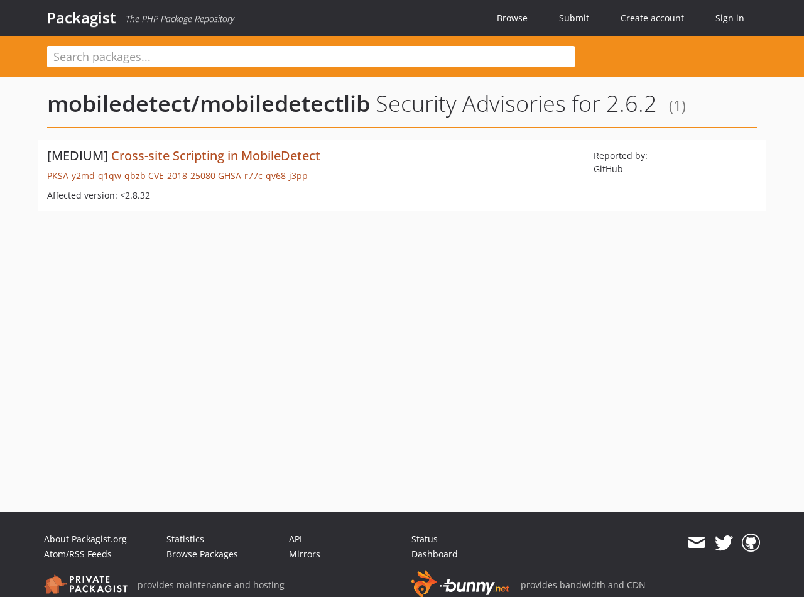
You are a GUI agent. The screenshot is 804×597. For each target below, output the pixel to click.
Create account (652, 18)
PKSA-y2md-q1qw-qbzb (96, 176)
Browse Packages (202, 554)
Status (424, 539)
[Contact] (696, 543)
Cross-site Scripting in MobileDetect (215, 155)
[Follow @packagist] (724, 543)
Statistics (185, 539)
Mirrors (304, 554)
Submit (574, 18)
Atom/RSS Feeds (78, 554)
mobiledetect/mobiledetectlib (208, 103)
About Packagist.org (85, 539)
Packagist (81, 18)
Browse (512, 18)
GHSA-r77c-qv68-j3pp (263, 176)
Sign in (729, 18)
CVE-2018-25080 (181, 176)
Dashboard (434, 554)
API (295, 539)
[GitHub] (751, 543)
